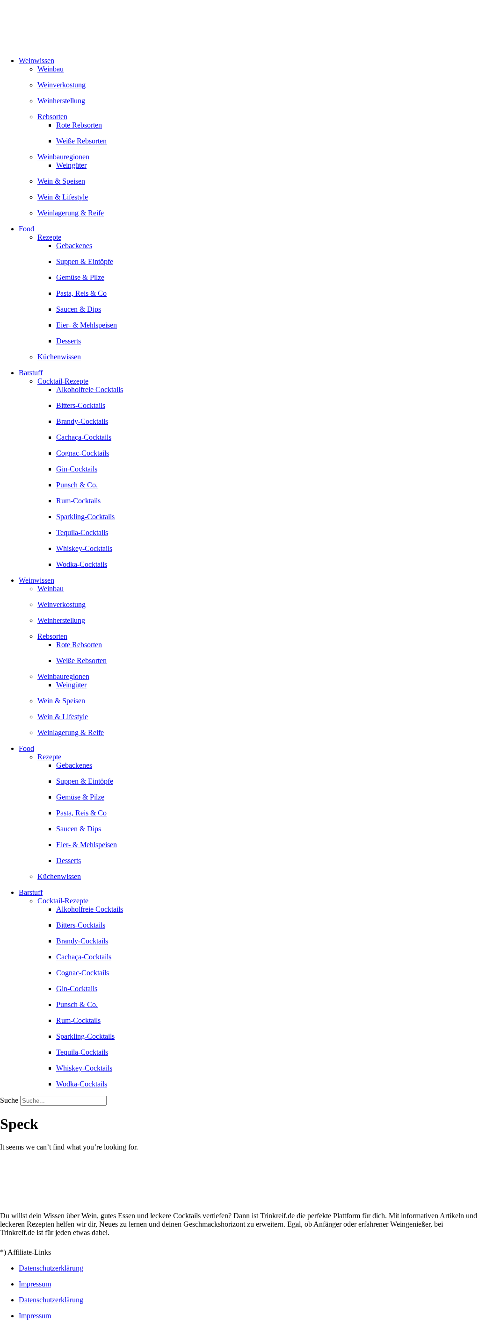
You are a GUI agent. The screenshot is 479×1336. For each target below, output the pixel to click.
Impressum (35, 1284)
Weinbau (50, 69)
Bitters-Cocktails (80, 405)
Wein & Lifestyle (62, 197)
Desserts (68, 341)
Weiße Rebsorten (81, 141)
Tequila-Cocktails (82, 532)
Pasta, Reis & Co (81, 293)
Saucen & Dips (78, 309)
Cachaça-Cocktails (83, 437)
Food (26, 229)
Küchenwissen (59, 357)
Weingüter (71, 165)
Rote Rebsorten (79, 125)
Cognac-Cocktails (82, 453)
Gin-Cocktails (76, 469)
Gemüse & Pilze (80, 277)
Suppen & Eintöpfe (84, 261)
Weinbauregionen (63, 157)
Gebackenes (74, 246)
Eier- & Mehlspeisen (86, 325)
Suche (9, 1100)
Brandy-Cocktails (82, 421)
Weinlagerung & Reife (70, 213)
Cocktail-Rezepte (62, 381)
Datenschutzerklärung (51, 1268)
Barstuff (31, 373)
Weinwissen (36, 60)
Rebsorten (52, 117)
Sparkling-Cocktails (85, 517)
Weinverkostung (61, 85)
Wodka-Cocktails (81, 564)
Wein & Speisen (61, 181)
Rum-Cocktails (78, 501)
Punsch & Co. (77, 485)
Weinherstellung (61, 101)
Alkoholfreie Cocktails (89, 389)
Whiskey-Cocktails (84, 548)
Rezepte (49, 237)
